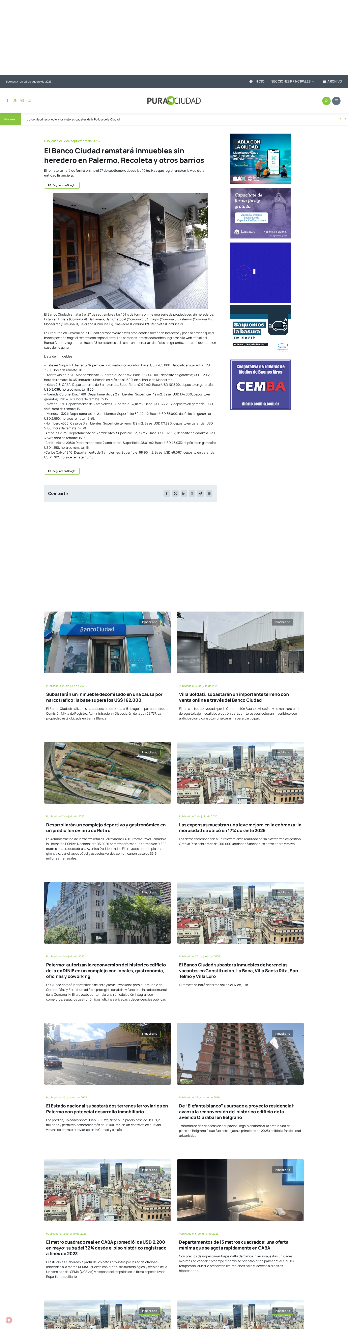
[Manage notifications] (9, 1320)
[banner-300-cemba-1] (260, 361)
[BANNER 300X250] (260, 135)
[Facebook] (167, 493)
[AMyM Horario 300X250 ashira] (260, 306)
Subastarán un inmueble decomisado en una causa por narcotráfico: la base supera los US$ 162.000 (104, 697)
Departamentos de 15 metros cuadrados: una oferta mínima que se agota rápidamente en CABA (233, 1245)
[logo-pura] (174, 97)
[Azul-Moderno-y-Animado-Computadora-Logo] (260, 244)
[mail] (29, 100)
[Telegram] (200, 493)
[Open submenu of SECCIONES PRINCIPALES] (312, 81)
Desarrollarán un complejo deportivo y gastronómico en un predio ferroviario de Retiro (106, 828)
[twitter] (15, 100)
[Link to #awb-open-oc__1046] (326, 101)
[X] (175, 493)
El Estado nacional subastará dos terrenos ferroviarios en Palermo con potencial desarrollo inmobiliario (107, 1109)
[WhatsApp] (192, 493)
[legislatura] (260, 189)
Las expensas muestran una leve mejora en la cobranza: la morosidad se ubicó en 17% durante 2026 (240, 828)
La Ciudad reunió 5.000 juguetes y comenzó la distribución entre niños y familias (80, 119)
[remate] (130, 194)
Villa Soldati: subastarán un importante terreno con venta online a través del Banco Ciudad (234, 697)
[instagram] (22, 100)
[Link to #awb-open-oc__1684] (336, 101)
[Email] (209, 493)
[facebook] (7, 100)
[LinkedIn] (184, 493)
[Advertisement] (170, 38)
